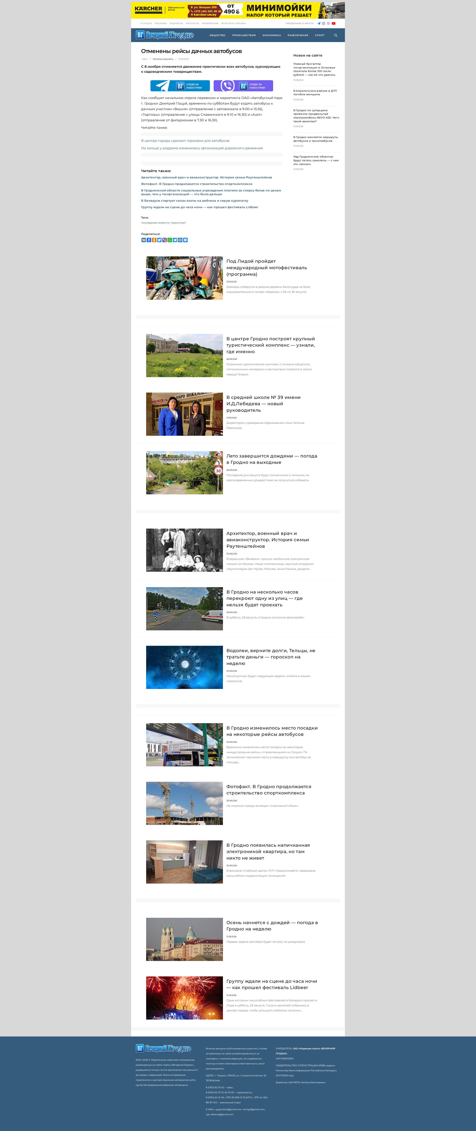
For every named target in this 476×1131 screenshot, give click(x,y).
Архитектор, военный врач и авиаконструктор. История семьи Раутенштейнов (206, 177)
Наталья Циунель (163, 58)
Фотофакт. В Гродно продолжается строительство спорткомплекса (197, 184)
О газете (146, 23)
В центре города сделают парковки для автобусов (185, 141)
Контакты (192, 23)
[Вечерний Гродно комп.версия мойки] (238, 10)
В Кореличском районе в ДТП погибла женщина (315, 92)
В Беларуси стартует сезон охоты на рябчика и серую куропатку (194, 200)
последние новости (155, 222)
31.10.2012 (183, 58)
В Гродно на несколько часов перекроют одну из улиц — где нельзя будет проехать (264, 598)
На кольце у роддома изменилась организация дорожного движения (202, 148)
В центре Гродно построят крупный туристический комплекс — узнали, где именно (270, 345)
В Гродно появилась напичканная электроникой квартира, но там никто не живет (268, 851)
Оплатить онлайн (233, 23)
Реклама (161, 23)
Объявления (210, 23)
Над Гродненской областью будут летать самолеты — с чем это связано (316, 160)
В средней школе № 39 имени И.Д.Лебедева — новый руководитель (263, 404)
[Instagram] (323, 23)
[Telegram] (318, 23)
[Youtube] (333, 23)
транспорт (178, 222)
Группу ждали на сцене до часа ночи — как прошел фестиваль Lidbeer (199, 207)
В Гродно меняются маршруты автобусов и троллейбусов (315, 139)
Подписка (176, 23)
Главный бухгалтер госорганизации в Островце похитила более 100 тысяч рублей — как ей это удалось (314, 69)
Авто (145, 58)
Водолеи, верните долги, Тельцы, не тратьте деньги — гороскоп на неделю (271, 657)
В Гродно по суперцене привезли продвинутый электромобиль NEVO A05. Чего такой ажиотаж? (316, 116)
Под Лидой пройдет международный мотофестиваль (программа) (266, 267)
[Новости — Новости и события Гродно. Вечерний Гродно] (165, 35)
